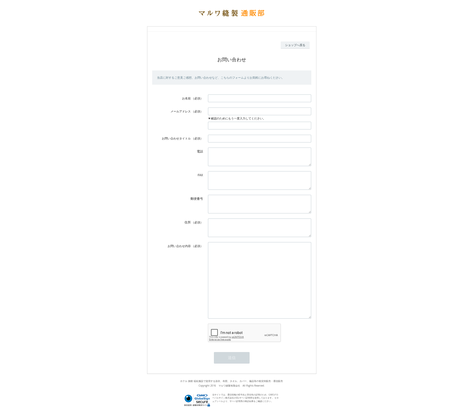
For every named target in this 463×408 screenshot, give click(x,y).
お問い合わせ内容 (179, 246)
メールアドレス (180, 111)
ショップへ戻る (295, 45)
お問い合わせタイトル (176, 138)
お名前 (186, 98)
